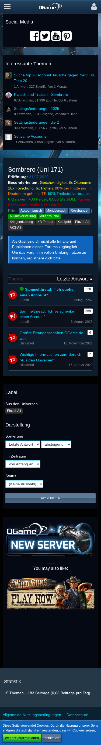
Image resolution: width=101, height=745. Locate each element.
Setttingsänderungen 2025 (36, 108)
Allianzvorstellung (23, 216)
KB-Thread (45, 222)
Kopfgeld (64, 222)
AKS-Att (15, 227)
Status (10, 476)
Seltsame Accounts (30, 136)
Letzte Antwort (72, 279)
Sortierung (14, 436)
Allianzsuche (49, 216)
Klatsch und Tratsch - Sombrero (41, 94)
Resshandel (79, 210)
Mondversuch (56, 210)
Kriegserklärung (21, 222)
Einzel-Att (82, 222)
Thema (15, 279)
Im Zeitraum (15, 456)
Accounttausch (31, 210)
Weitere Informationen (22, 738)
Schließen (51, 738)
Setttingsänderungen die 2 (36, 122)
